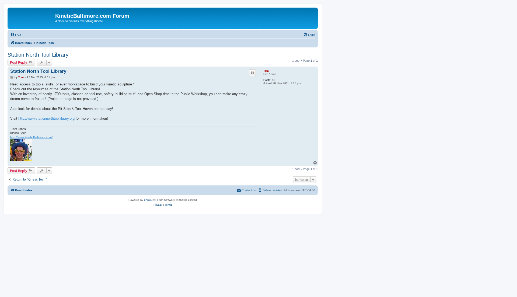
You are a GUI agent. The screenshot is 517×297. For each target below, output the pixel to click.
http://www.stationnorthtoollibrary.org (46, 118)
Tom (266, 70)
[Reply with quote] (252, 72)
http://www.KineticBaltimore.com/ (31, 137)
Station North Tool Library (38, 55)
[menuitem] (15, 35)
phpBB (148, 199)
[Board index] (32, 17)
